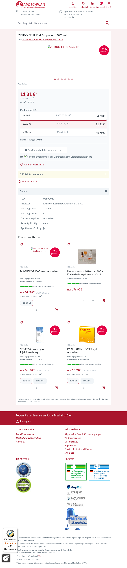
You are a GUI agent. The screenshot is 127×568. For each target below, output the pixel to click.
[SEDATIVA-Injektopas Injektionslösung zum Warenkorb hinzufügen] (57, 387)
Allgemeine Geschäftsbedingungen (82, 434)
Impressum (70, 445)
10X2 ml (26, 381)
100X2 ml (40, 381)
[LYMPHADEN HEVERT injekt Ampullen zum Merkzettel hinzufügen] (68, 322)
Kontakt (20, 441)
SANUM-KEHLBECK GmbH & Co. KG (42, 39)
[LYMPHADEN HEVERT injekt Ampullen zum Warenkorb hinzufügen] (104, 387)
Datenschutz (71, 441)
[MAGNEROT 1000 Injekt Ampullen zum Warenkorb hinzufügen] (57, 309)
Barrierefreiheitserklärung (78, 448)
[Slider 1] (63, 61)
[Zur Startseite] (30, 4)
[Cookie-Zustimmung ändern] (6, 558)
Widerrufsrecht (72, 437)
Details (23, 191)
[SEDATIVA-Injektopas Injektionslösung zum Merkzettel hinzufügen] (21, 322)
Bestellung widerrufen (28, 437)
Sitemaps (69, 452)
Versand (41, 556)
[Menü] (16, 530)
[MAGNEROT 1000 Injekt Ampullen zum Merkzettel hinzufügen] (21, 244)
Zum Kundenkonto (26, 434)
